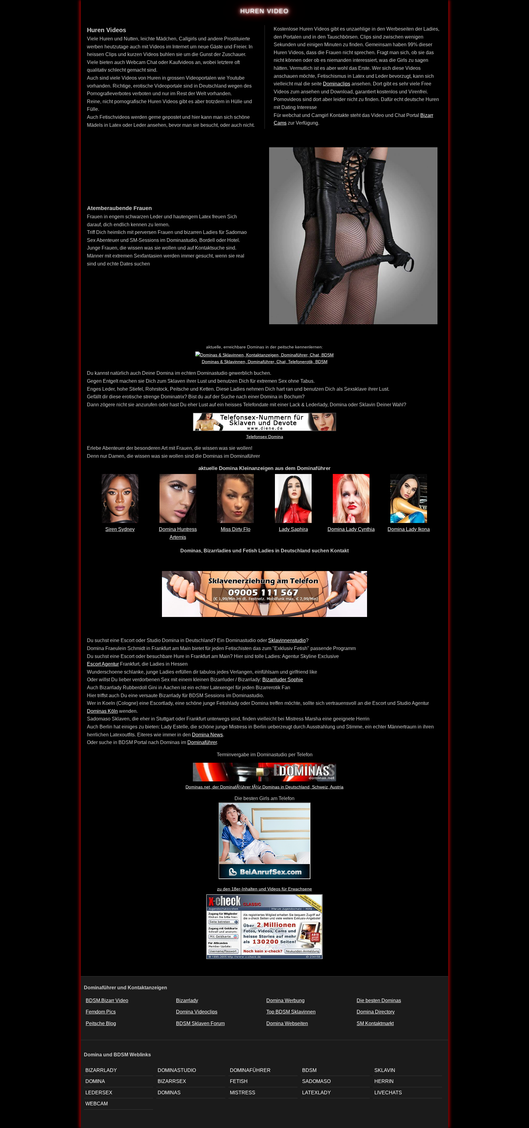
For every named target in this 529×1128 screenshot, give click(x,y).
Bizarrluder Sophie (282, 679)
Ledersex (98, 1092)
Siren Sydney (120, 529)
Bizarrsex (172, 1081)
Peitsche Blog (101, 1023)
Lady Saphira (293, 529)
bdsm (309, 1070)
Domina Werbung (285, 1000)
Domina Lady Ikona (409, 529)
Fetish (239, 1081)
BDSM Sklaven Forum (200, 1023)
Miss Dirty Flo (235, 529)
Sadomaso (316, 1081)
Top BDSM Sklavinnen (291, 1011)
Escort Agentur (103, 664)
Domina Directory (376, 1011)
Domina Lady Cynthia (351, 529)
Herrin (384, 1081)
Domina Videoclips (196, 1011)
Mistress (242, 1092)
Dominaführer (202, 742)
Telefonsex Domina (264, 436)
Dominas (169, 1092)
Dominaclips (336, 83)
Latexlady (316, 1092)
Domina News (207, 734)
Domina (95, 1081)
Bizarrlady (187, 1000)
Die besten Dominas (379, 1000)
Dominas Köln (102, 711)
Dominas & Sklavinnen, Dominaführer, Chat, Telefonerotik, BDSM (265, 361)
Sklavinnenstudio (287, 640)
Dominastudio (177, 1070)
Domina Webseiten (287, 1023)
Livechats (388, 1092)
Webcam (96, 1103)
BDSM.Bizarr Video (107, 1000)
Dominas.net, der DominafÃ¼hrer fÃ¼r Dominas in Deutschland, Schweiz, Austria (264, 786)
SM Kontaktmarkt (375, 1023)
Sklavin (384, 1070)
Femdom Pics (101, 1011)
